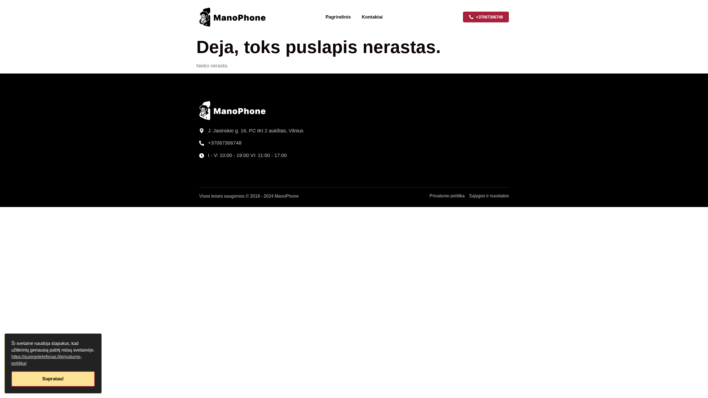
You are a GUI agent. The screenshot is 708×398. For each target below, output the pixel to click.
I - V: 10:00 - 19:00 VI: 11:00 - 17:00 (247, 155)
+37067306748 (224, 143)
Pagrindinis (338, 17)
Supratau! (53, 378)
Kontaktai (372, 17)
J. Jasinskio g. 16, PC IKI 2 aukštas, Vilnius (255, 130)
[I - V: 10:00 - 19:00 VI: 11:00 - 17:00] (201, 155)
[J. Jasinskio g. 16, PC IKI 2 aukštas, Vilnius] (201, 130)
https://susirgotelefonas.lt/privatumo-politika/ (46, 360)
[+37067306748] (201, 143)
